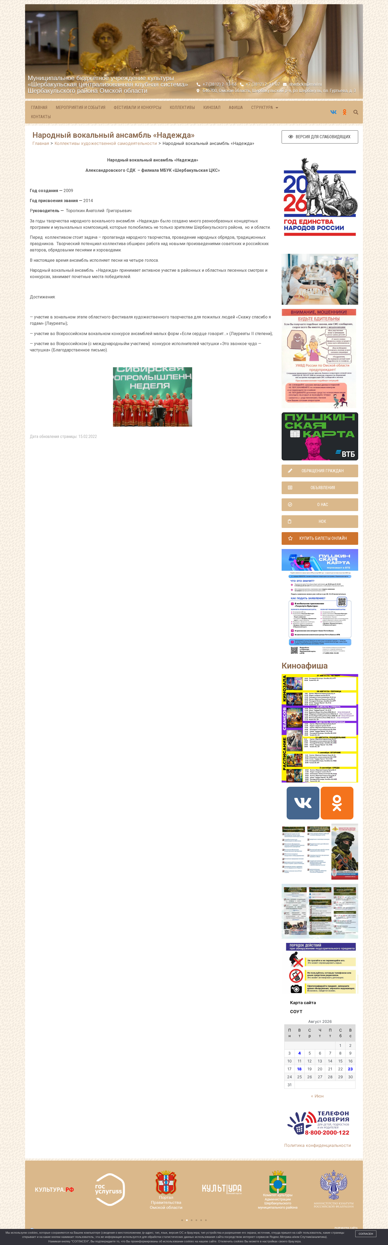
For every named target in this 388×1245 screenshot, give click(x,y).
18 (299, 1069)
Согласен (366, 1233)
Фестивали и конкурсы (137, 107)
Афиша (236, 107)
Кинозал (211, 107)
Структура (262, 107)
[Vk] (303, 803)
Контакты (41, 116)
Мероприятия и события (80, 107)
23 (350, 1069)
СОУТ (296, 1011)
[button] (320, 137)
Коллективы (182, 107)
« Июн (317, 1096)
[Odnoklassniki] (337, 803)
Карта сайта (303, 1002)
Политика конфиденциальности (317, 1145)
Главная (39, 107)
